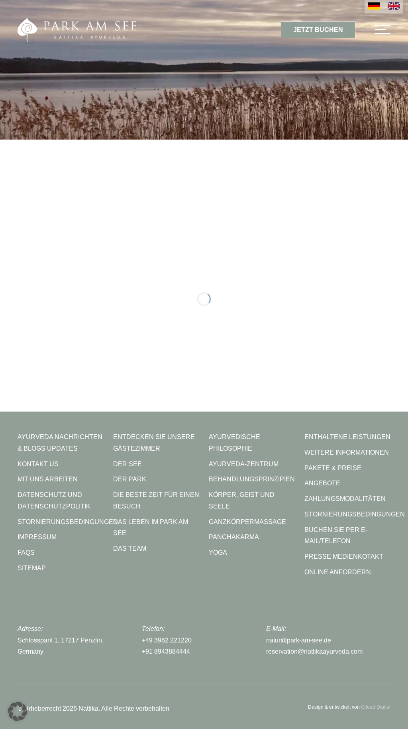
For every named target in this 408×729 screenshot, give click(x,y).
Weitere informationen (346, 452)
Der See (127, 464)
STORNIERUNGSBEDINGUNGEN (68, 521)
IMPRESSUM (37, 537)
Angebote (322, 483)
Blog (246, 186)
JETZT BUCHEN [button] (318, 29)
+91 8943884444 (166, 651)
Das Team (129, 548)
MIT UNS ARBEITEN (48, 479)
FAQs (26, 552)
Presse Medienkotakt (343, 556)
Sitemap (32, 568)
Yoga (218, 552)
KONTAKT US (38, 464)
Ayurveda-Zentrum (244, 464)
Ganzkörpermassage (247, 521)
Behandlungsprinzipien (252, 479)
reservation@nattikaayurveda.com (314, 651)
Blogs (204, 171)
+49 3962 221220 (167, 640)
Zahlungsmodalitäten (345, 498)
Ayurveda (180, 186)
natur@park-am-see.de (298, 640)
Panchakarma (234, 537)
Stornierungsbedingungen (354, 514)
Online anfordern (337, 572)
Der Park (129, 479)
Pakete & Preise (332, 468)
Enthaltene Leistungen (347, 436)
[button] (17, 711)
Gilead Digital (375, 707)
